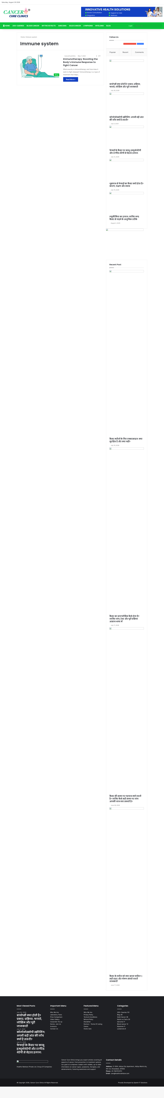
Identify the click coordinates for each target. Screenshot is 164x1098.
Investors (53, 1026)
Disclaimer (87, 1022)
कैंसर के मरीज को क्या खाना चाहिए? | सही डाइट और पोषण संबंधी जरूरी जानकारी (125, 979)
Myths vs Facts (49, 26)
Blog (108, 26)
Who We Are (54, 1012)
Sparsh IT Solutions (140, 1082)
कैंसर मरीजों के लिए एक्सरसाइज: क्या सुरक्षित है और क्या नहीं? (125, 440)
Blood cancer (33, 26)
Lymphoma (88, 26)
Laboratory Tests (56, 1015)
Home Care (87, 1029)
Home (7, 26)
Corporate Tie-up (56, 1022)
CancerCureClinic (70, 56)
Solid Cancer (75, 26)
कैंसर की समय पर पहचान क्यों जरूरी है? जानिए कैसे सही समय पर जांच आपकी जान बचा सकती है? (125, 799)
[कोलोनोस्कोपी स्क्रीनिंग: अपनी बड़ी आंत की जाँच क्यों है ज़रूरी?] (126, 104)
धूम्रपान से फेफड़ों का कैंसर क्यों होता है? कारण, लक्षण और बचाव (126, 185)
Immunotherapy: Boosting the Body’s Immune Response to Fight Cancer (80, 62)
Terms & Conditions (90, 1017)
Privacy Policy (88, 1015)
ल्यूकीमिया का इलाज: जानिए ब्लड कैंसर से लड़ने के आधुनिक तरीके (124, 218)
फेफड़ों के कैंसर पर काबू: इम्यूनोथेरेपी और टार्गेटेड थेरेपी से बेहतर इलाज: (125, 151)
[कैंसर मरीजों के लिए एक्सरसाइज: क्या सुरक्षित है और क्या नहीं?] (126, 354)
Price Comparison (56, 1017)
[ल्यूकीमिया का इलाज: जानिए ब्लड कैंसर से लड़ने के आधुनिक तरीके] (126, 203)
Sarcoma (62, 26)
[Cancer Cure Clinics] (17, 13)
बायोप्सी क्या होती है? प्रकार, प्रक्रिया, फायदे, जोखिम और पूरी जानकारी (124, 85)
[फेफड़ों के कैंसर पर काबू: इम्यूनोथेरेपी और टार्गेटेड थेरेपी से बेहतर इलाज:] (126, 137)
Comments (139, 52)
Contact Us (54, 1029)
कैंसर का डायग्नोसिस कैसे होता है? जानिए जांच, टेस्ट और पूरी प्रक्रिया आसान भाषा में (124, 619)
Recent (125, 52)
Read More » (70, 79)
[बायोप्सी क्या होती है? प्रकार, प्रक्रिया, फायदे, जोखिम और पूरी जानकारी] (126, 71)
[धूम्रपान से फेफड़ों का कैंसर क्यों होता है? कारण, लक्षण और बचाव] (126, 170)
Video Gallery (54, 1019)
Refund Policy (88, 1019)
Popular (113, 52)
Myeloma (99, 26)
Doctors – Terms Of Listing (93, 1024)
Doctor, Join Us (55, 1024)
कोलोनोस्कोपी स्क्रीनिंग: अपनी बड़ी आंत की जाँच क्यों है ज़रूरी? (126, 118)
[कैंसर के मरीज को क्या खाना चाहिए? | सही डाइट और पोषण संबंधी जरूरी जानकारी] (126, 891)
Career (86, 1026)
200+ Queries (18, 26)
